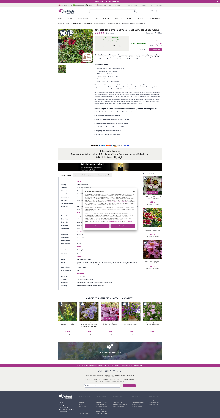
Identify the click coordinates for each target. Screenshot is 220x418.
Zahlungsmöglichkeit (101, 406)
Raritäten (118, 18)
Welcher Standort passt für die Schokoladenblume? (112, 123)
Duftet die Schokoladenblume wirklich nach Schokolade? (114, 112)
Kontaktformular (63, 411)
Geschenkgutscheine (101, 411)
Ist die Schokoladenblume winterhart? (108, 116)
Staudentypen (77, 23)
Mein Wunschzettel (118, 409)
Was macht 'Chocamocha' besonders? (108, 134)
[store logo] (66, 11)
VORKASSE (82, 402)
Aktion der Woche (156, 18)
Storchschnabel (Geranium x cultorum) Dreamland (152, 324)
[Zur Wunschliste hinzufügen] (157, 40)
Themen (129, 18)
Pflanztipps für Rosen (154, 402)
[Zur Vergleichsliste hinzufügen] (161, 40)
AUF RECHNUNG (83, 400)
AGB (133, 400)
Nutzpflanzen (82, 18)
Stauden (69, 18)
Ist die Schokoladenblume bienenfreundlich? (110, 127)
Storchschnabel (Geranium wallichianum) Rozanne (131, 324)
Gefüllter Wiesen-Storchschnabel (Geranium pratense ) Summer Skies (89, 324)
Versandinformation (101, 404)
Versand (159, 45)
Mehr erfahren (110, 356)
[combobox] (113, 11)
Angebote (140, 18)
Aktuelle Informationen (102, 400)
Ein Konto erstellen (156, 5)
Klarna (81, 409)
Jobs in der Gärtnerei (101, 413)
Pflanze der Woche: (110, 151)
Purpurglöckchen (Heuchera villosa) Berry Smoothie (110, 324)
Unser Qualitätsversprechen (84, 175)
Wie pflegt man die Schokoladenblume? (108, 131)
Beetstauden (88, 23)
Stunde (109, 48)
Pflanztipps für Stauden (155, 400)
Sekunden (120, 48)
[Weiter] (161, 174)
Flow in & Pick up (83, 413)
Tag (103, 48)
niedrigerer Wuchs (99, 23)
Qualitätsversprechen (101, 402)
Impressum (135, 409)
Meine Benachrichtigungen (120, 404)
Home (60, 18)
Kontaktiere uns (132, 5)
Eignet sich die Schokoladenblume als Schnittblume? (112, 119)
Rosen (95, 18)
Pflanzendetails (66, 175)
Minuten (114, 48)
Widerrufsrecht (136, 404)
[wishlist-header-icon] (152, 11)
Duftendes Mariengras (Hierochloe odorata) (68, 324)
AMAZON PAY (82, 406)
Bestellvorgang (100, 409)
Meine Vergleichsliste (118, 406)
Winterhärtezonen (153, 404)
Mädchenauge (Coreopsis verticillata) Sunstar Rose (152, 230)
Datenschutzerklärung (138, 402)
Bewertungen (104, 175)
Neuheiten (106, 18)
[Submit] (135, 11)
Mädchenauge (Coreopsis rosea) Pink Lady (152, 262)
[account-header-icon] (156, 11)
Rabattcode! (115, 2)
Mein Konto (145, 5)
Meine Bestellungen (118, 402)
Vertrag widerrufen (137, 406)
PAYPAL (81, 404)
